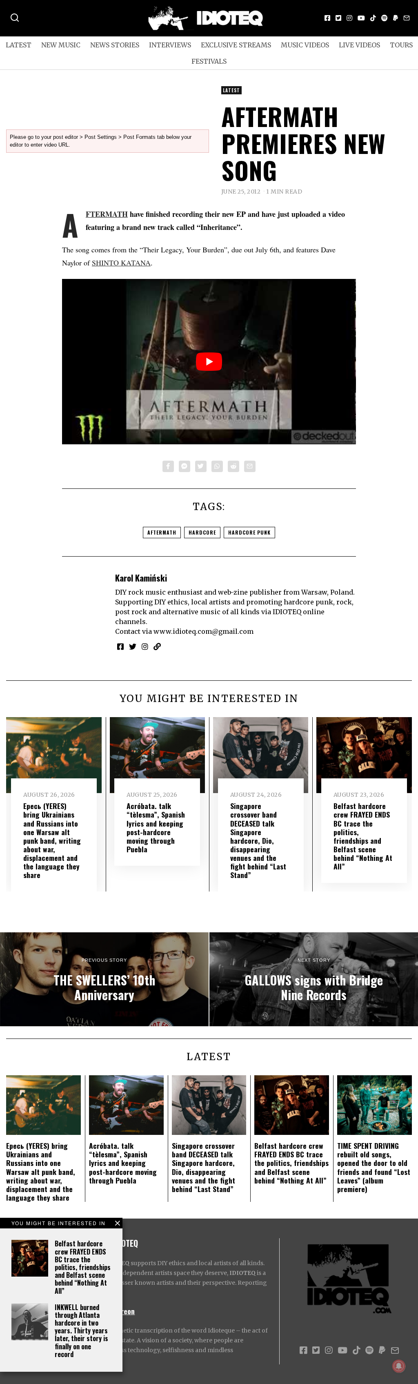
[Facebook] (327, 18)
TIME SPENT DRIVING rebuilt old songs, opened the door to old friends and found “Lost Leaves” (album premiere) (373, 1167)
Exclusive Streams (236, 45)
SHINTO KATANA (121, 262)
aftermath (161, 532)
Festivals (209, 61)
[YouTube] (361, 18)
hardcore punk (249, 532)
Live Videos (359, 45)
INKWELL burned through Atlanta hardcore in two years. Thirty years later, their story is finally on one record (81, 1330)
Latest (18, 45)
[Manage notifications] (398, 1366)
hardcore (202, 532)
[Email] (406, 18)
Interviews (170, 45)
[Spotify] (384, 18)
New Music (60, 45)
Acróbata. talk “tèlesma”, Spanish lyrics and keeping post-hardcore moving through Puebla (156, 827)
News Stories (114, 45)
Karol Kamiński (141, 577)
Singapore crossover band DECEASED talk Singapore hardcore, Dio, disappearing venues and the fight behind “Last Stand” (258, 840)
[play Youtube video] (209, 361)
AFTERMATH (107, 214)
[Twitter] (338, 18)
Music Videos (305, 45)
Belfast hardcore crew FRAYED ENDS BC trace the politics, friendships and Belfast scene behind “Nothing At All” (83, 1267)
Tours (401, 45)
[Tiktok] (373, 18)
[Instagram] (349, 18)
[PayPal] (395, 18)
